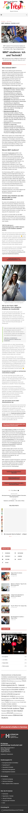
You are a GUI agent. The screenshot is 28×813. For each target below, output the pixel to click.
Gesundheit (14, 689)
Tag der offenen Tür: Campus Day (19, 607)
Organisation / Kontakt (7, 797)
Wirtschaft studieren (7, 717)
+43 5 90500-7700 (5, 751)
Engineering (9, 684)
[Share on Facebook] (11, 490)
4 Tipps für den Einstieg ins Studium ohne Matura (17, 597)
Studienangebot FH (6, 761)
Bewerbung (10, 682)
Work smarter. (14, 667)
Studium (15, 707)
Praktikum (3, 703)
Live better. (14, 661)
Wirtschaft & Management (8, 771)
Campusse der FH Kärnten (8, 802)
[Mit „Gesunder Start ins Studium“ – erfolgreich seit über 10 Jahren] (14, 520)
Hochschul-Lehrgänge (7, 780)
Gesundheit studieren (17, 691)
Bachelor (3, 680)
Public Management (13, 703)
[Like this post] (9, 490)
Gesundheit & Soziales (7, 768)
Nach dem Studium (18, 700)
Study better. (14, 664)
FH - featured (19, 687)
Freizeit (9, 689)
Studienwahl (5, 154)
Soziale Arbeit (23, 703)
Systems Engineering (22, 707)
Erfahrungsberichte (8, 687)
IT (22, 693)
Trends (3, 712)
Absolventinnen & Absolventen (11, 676)
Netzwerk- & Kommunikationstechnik (17, 701)
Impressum (3, 755)
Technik (4, 710)
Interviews (18, 693)
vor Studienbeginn (9, 439)
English (14, 684)
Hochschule (5, 795)
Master (22, 697)
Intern (3, 804)
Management (16, 695)
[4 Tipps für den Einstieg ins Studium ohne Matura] (5, 600)
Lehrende (9, 695)
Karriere (3, 695)
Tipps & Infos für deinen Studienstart (16, 575)
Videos (8, 712)
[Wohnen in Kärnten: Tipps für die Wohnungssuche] (5, 589)
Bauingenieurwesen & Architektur (10, 764)
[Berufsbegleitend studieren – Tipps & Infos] (5, 622)
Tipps (22, 710)
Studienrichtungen (6, 707)
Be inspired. (14, 658)
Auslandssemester (12, 678)
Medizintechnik (9, 699)
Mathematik (3, 699)
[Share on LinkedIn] (15, 490)
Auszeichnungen (22, 678)
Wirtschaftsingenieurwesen (17, 714)
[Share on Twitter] (12, 490)
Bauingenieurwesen (11, 680)
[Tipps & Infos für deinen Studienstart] (5, 578)
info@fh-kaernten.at (5, 753)
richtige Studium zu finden (10, 429)
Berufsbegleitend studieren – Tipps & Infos (17, 619)
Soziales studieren (12, 705)
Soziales (3, 705)
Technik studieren (13, 710)
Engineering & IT (6, 766)
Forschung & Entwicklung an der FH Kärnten (12, 811)
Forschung (4, 689)
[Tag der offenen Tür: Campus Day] (5, 611)
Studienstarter (11, 153)
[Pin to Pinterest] (14, 490)
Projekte (7, 703)
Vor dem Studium (17, 712)
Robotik (18, 703)
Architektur (4, 678)
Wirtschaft (10, 714)
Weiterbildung (4, 714)
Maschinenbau (18, 697)
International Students (7, 693)
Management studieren (8, 697)
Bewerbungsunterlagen (17, 682)
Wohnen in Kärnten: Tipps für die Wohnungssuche (18, 586)
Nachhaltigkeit (5, 701)
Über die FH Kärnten (7, 792)
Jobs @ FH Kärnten (7, 799)
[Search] (26, 15)
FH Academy (4, 777)
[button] (2, 810)
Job (24, 693)
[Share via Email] (18, 490)
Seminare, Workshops (7, 782)
